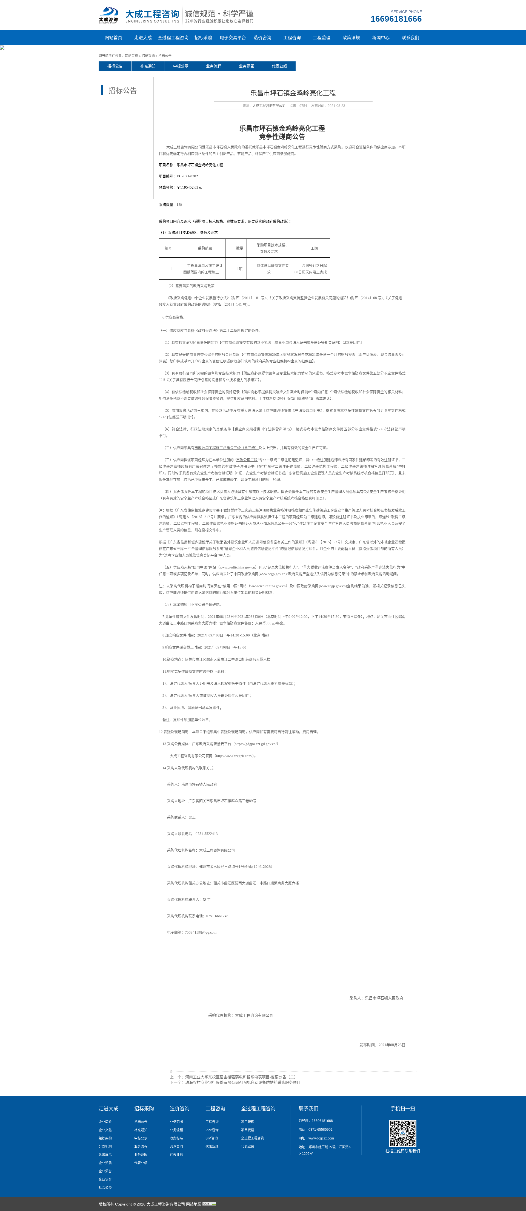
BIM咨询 (211, 1138)
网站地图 (193, 1204)
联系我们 (410, 37)
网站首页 (113, 37)
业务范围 (246, 66)
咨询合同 (176, 1147)
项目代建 (247, 1130)
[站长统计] (209, 1204)
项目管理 (247, 1122)
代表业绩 (279, 66)
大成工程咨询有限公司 (269, 106)
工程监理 (321, 37)
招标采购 (203, 37)
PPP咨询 (212, 1130)
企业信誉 (105, 1179)
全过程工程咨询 (173, 37)
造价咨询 (262, 37)
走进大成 (143, 37)
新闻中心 (381, 37)
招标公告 (164, 56)
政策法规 (351, 37)
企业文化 (105, 1130)
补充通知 (148, 66)
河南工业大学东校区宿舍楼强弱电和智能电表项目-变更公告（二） (241, 1077)
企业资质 (105, 1163)
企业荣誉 (105, 1171)
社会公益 (105, 1188)
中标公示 (180, 66)
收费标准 (176, 1138)
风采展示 (105, 1155)
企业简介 (105, 1122)
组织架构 (105, 1138)
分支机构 (105, 1147)
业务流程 (213, 66)
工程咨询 (292, 37)
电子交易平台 (233, 37)
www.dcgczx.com (321, 1138)
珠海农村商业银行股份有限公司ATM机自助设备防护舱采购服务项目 (243, 1082)
